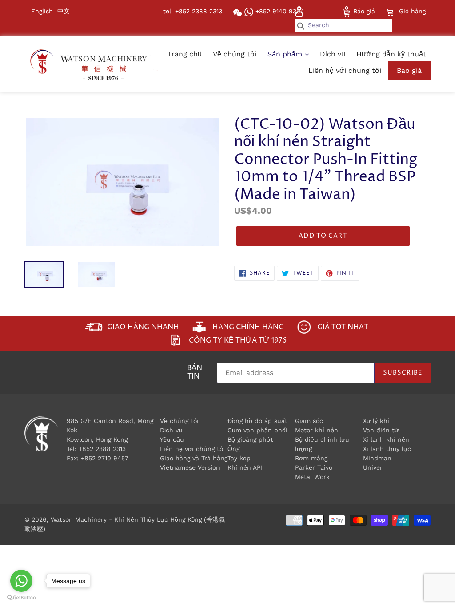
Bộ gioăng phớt (250, 439)
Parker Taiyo (313, 467)
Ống (233, 448)
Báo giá (363, 11)
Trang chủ (185, 54)
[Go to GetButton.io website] (21, 598)
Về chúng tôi (234, 54)
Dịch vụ (332, 54)
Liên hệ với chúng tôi (344, 70)
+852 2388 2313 (102, 448)
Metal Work (312, 476)
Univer (373, 467)
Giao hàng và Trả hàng (194, 458)
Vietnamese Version (190, 467)
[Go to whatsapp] (21, 581)
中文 (63, 11)
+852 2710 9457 (104, 458)
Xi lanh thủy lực (387, 448)
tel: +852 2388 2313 (192, 11)
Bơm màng (311, 458)
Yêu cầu (172, 439)
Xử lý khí (376, 420)
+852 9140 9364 (278, 11)
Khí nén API (245, 467)
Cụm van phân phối (257, 430)
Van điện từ (381, 430)
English (42, 11)
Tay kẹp (239, 458)
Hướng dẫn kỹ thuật (391, 54)
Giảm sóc (309, 420)
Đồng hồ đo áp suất (257, 420)
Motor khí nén (316, 430)
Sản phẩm (285, 54)
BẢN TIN (194, 372)
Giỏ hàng (412, 11)
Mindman (377, 458)
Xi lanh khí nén (386, 439)
